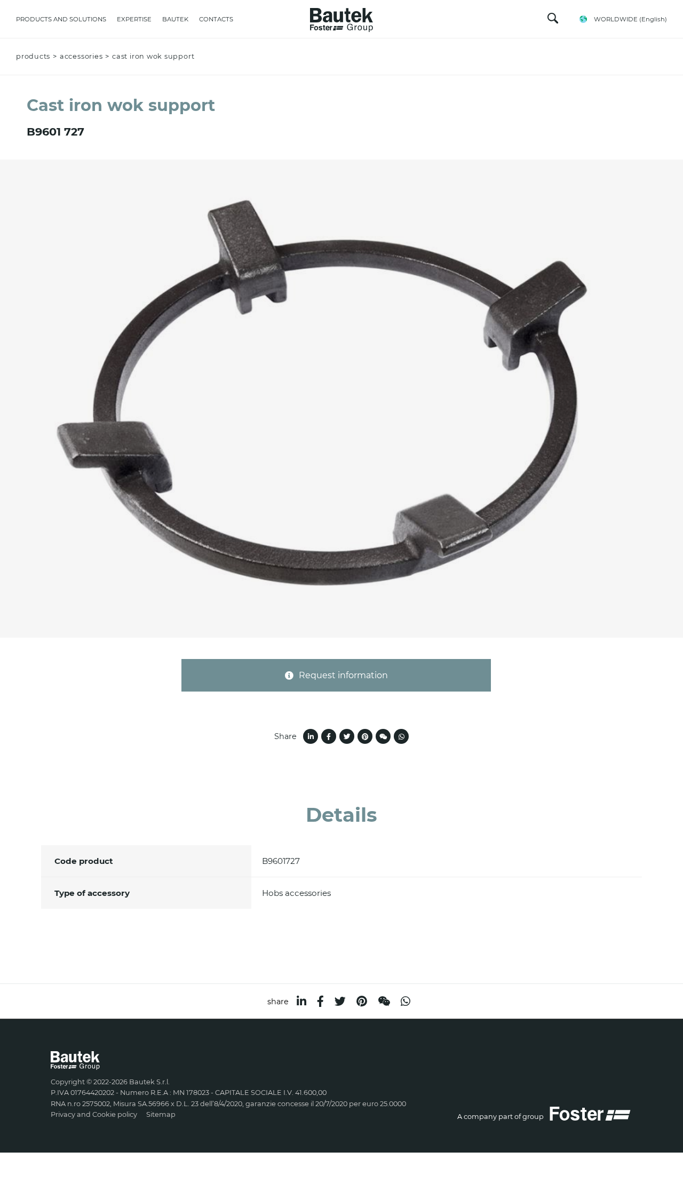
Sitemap (161, 1114)
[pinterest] (361, 1001)
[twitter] (340, 1001)
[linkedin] (301, 1001)
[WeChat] (384, 1001)
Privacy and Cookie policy (94, 1114)
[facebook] (320, 1001)
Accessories (81, 56)
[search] (552, 21)
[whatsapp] (405, 1001)
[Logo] (341, 17)
